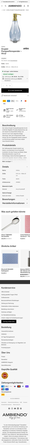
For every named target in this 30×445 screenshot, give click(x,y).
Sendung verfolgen (6, 312)
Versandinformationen (7, 331)
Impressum (4, 402)
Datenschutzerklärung (13, 402)
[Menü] (2, 6)
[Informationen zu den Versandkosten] (27, 78)
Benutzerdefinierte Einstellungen (10, 300)
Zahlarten (3, 334)
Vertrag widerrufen (9, 321)
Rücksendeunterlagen (7, 340)
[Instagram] (12, 408)
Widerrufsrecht (16, 404)
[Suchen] (5, 6)
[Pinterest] (21, 408)
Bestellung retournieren (7, 309)
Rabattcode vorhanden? (10, 95)
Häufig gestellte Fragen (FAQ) (9, 294)
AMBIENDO (17, 398)
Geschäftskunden (6, 365)
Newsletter (4, 359)
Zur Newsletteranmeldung (8, 315)
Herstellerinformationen (13, 203)
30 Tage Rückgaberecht (8, 337)
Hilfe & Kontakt (5, 291)
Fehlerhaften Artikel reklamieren (10, 306)
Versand (25, 402)
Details (5, 167)
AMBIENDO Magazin (7, 362)
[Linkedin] (18, 408)
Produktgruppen (5, 347)
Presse (3, 356)
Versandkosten (13, 60)
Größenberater (5, 297)
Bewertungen (8, 199)
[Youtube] (15, 408)
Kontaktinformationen (6, 404)
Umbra (3, 46)
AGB (21, 402)
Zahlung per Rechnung (7, 303)
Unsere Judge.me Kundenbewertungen (12, 317)
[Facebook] (9, 408)
